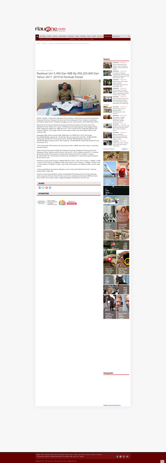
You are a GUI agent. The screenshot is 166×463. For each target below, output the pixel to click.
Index (92, 39)
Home (38, 43)
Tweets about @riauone (112, 405)
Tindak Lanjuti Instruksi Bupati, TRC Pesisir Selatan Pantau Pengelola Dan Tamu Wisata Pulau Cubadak (121, 92)
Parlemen (71, 36)
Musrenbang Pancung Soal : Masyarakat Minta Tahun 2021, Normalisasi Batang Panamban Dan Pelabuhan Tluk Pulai (116, 102)
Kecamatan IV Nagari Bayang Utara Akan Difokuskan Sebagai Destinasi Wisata (119, 119)
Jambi (94, 36)
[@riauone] (120, 456)
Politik (49, 36)
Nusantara (107, 36)
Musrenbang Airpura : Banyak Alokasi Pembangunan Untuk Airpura (119, 111)
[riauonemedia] (117, 456)
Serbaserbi (116, 36)
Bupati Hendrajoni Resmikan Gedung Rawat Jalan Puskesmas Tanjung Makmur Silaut (120, 137)
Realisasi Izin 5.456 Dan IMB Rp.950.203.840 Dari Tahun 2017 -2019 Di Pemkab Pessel (121, 128)
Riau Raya (43, 36)
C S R (88, 39)
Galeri (79, 39)
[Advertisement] (83, 12)
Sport (89, 36)
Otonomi (100, 36)
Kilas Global (62, 36)
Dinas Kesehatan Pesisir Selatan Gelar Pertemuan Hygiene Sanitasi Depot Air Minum (120, 67)
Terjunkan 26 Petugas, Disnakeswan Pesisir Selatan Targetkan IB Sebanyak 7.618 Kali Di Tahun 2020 (121, 75)
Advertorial (73, 39)
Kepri (77, 36)
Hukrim (55, 36)
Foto (83, 39)
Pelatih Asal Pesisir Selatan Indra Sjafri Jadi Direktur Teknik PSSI (120, 144)
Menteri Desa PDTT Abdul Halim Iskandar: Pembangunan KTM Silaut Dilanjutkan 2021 (120, 84)
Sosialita (83, 36)
